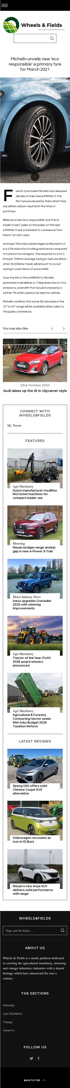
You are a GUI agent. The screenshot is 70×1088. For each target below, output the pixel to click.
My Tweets (14, 425)
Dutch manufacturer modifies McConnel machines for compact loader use (35, 494)
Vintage (7, 1022)
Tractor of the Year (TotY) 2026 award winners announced (32, 661)
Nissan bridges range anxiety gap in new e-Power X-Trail (34, 549)
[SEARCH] (51, 38)
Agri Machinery (23, 486)
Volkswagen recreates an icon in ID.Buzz (32, 839)
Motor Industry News (27, 597)
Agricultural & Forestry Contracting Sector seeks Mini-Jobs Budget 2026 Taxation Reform (32, 720)
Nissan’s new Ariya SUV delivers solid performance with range (33, 889)
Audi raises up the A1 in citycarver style (35, 391)
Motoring (19, 543)
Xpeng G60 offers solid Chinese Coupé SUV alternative (30, 789)
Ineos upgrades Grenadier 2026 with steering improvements (32, 604)
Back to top (32, 1080)
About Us (9, 1030)
